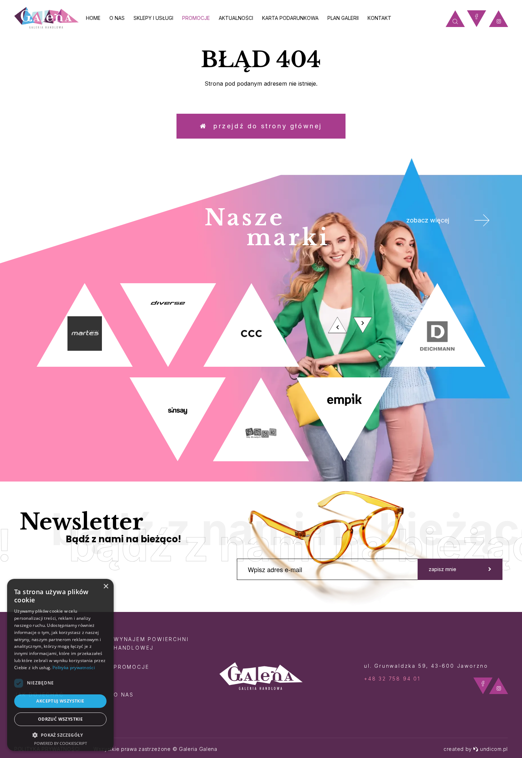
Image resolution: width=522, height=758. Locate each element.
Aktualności (236, 18)
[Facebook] (476, 18)
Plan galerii (343, 18)
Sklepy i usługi (153, 18)
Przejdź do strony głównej (264, 126)
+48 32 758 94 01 (392, 679)
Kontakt (379, 18)
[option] (261, 372)
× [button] (105, 586)
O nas (117, 18)
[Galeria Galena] (46, 18)
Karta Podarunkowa (290, 18)
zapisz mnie (442, 569)
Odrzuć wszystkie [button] (60, 719)
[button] (60, 735)
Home (93, 18)
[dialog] (60, 665)
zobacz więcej (427, 220)
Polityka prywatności (74, 668)
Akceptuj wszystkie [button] (60, 701)
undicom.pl (494, 749)
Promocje (196, 18)
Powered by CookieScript (60, 743)
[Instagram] (498, 18)
